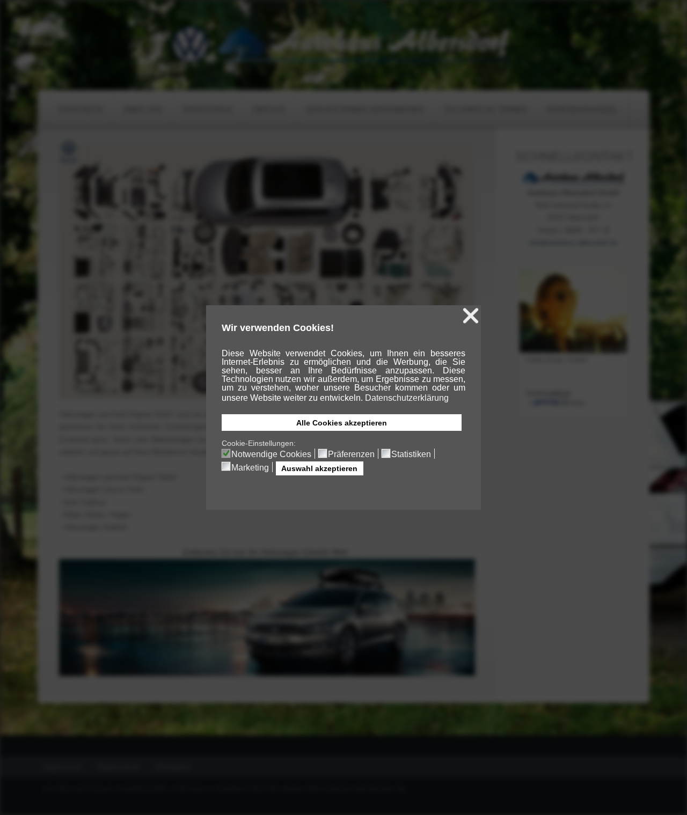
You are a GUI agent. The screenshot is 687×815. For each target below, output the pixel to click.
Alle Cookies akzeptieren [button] (341, 422)
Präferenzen (351, 454)
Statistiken (411, 454)
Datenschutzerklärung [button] (407, 397)
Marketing (250, 468)
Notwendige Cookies (271, 454)
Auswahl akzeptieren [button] (319, 468)
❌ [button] (470, 316)
